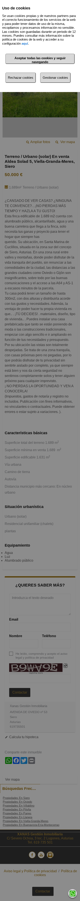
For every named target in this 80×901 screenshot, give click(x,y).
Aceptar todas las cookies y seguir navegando (40, 60)
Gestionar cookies (55, 77)
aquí (25, 43)
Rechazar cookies (20, 77)
